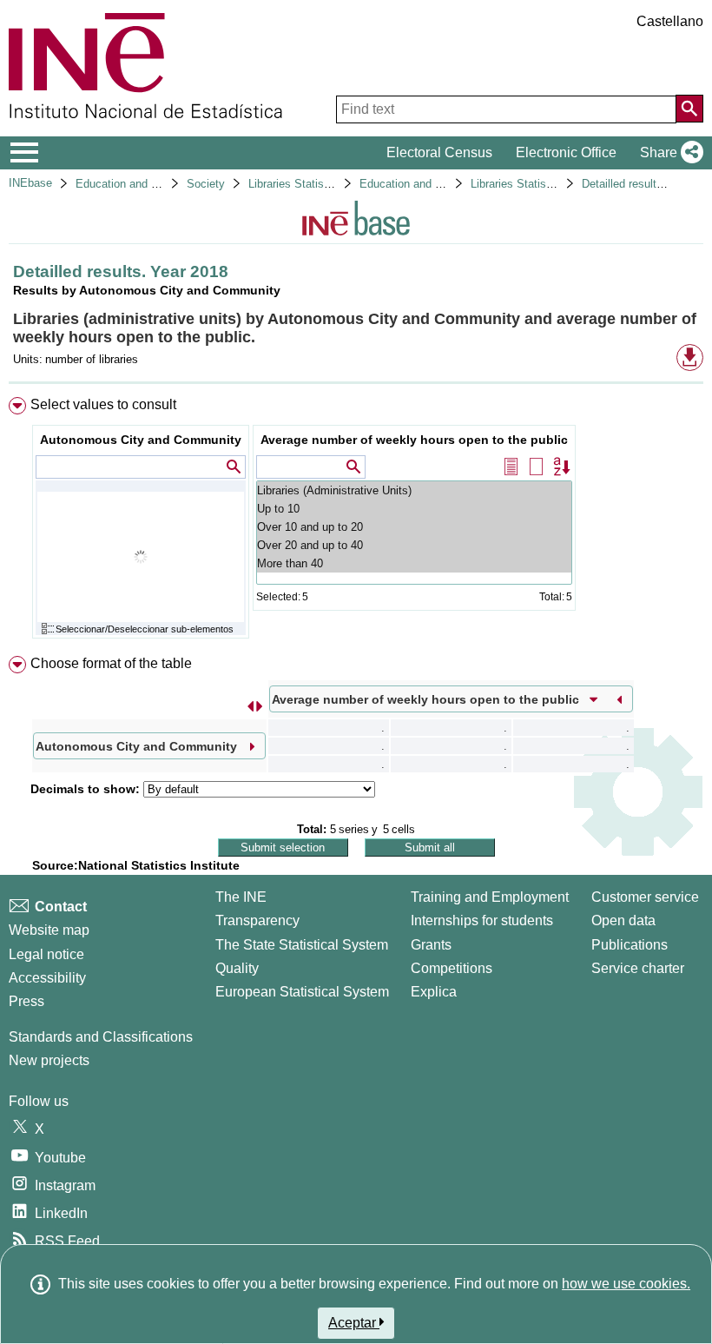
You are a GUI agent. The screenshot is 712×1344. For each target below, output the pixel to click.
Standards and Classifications (101, 1037)
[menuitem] (356, 521)
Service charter (637, 968)
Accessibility (47, 977)
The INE (241, 897)
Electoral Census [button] (439, 152)
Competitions (451, 968)
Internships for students (482, 920)
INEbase (30, 182)
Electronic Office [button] (566, 152)
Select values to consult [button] (103, 404)
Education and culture (130, 183)
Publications (629, 944)
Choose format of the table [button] (111, 663)
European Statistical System (302, 991)
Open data (623, 920)
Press (26, 1001)
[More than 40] (414, 563)
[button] (668, 153)
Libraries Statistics (295, 183)
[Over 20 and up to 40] (414, 545)
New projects (49, 1060)
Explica (434, 991)
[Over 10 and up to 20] (414, 527)
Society (206, 183)
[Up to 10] (414, 509)
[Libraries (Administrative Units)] (414, 490)
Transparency (257, 920)
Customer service (645, 897)
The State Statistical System (301, 944)
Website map (49, 930)
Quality (237, 968)
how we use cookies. (626, 1283)
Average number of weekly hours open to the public (414, 440)
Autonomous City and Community (140, 440)
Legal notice (46, 954)
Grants (431, 944)
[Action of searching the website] (689, 108)
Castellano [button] (669, 21)
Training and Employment (490, 897)
